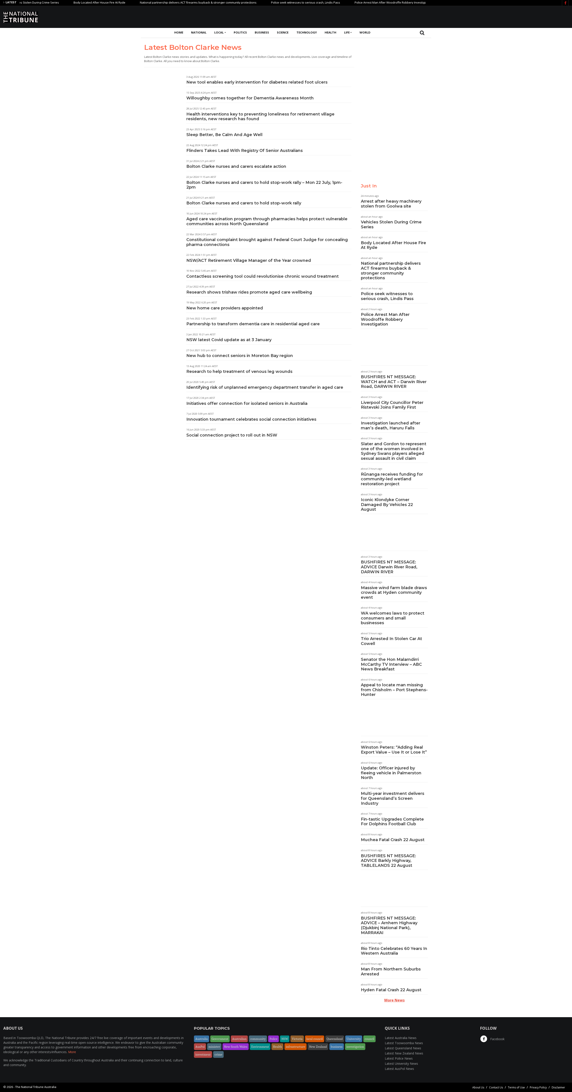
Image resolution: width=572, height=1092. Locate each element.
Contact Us (496, 1087)
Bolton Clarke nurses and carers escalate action (236, 166)
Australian (239, 1039)
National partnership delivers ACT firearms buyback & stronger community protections (175, 2)
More (72, 1052)
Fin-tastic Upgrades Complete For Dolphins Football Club (392, 822)
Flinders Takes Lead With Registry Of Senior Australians (244, 150)
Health (330, 32)
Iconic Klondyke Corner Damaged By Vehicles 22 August (387, 504)
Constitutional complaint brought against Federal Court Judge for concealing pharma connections (267, 242)
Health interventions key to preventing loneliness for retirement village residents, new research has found (260, 117)
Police (273, 1039)
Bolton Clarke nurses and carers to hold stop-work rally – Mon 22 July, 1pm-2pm (264, 185)
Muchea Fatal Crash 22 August (393, 839)
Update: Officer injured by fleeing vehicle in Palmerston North (391, 773)
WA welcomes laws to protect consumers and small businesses (392, 618)
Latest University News (401, 1063)
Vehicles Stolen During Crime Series (391, 224)
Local (219, 32)
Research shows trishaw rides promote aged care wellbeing (249, 292)
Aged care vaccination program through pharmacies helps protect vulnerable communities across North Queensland (266, 221)
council (369, 1039)
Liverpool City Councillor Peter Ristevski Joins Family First (392, 405)
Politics (240, 32)
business (337, 1047)
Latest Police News (399, 1058)
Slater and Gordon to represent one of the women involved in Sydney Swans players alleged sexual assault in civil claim (393, 451)
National (198, 32)
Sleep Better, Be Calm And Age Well (224, 134)
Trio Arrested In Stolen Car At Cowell (391, 641)
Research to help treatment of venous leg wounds (239, 371)
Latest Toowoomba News (404, 1043)
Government (220, 1039)
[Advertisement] (487, 16)
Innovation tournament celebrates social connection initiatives (251, 419)
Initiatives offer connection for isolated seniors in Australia (246, 403)
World (365, 32)
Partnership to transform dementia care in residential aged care (253, 323)
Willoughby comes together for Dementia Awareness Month (250, 98)
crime (218, 1054)
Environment (260, 1047)
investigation (355, 1047)
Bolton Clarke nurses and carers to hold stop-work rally (243, 203)
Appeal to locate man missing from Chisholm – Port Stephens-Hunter (394, 689)
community (258, 1039)
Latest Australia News (400, 1038)
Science (282, 32)
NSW (284, 1039)
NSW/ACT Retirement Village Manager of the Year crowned (248, 260)
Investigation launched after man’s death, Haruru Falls (390, 425)
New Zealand (318, 1047)
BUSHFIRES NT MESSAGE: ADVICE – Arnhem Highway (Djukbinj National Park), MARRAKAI (389, 925)
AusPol (200, 1047)
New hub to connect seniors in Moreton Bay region (239, 355)
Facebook (497, 1039)
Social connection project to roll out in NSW (231, 435)
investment (203, 1054)
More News (394, 1000)
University (354, 1039)
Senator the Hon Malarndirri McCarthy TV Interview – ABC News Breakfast (391, 664)
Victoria (297, 1039)
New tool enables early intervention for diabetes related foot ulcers (257, 82)
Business (262, 32)
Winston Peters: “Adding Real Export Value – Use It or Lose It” (394, 750)
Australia (201, 1039)
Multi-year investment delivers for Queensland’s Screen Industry (392, 798)
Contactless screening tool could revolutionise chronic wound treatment (262, 276)
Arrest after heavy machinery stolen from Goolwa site (391, 204)
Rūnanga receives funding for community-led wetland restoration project (392, 479)
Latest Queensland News (403, 1048)
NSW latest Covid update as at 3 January (228, 339)
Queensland (335, 1039)
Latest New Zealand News (404, 1053)
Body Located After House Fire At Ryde (76, 2)
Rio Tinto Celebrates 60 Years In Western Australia (394, 951)
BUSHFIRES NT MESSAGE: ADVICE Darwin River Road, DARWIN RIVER (389, 567)
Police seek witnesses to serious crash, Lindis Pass (282, 2)
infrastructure (295, 1047)
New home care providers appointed (224, 308)
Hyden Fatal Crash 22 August (391, 989)
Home (178, 32)
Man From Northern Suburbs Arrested (391, 971)
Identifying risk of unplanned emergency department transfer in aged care (264, 387)
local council (314, 1039)
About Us (478, 1087)
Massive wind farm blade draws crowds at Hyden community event (394, 592)
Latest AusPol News (399, 1069)
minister (214, 1047)
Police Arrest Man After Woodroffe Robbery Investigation (370, 2)
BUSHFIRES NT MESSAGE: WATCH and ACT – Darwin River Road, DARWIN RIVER (394, 381)
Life (347, 32)
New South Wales (235, 1047)
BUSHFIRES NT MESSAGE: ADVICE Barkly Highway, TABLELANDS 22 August (388, 860)
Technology (307, 32)
